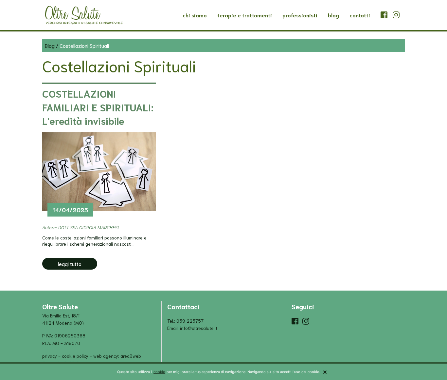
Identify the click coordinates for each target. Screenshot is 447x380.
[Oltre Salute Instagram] (396, 15)
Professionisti (299, 14)
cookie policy (75, 356)
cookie (159, 372)
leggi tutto (69, 263)
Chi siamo (195, 14)
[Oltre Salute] (83, 15)
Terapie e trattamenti (244, 14)
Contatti (359, 14)
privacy (49, 356)
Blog (333, 14)
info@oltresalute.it (198, 328)
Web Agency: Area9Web (117, 356)
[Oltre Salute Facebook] (387, 15)
